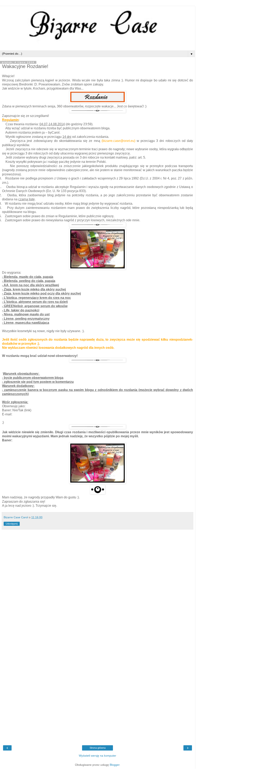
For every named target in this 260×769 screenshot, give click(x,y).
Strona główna (98, 747)
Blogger (114, 764)
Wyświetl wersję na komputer (97, 755)
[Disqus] (97, 582)
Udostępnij (12, 523)
